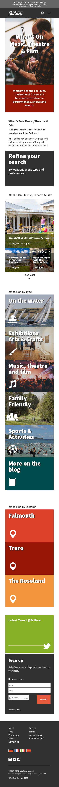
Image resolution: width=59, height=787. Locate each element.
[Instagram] (10, 760)
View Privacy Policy (14, 709)
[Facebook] (18, 760)
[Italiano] (22, 750)
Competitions (35, 735)
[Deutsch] (10, 750)
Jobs (10, 731)
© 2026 (18, 778)
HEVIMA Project (36, 738)
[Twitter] (14, 760)
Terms (32, 731)
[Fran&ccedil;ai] (17, 750)
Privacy (32, 728)
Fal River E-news (16, 679)
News (11, 738)
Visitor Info (13, 735)
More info (37, 6)
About (11, 728)
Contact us (13, 741)
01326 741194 (13, 771)
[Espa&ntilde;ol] (28, 750)
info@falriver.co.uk (27, 771)
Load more (29, 275)
